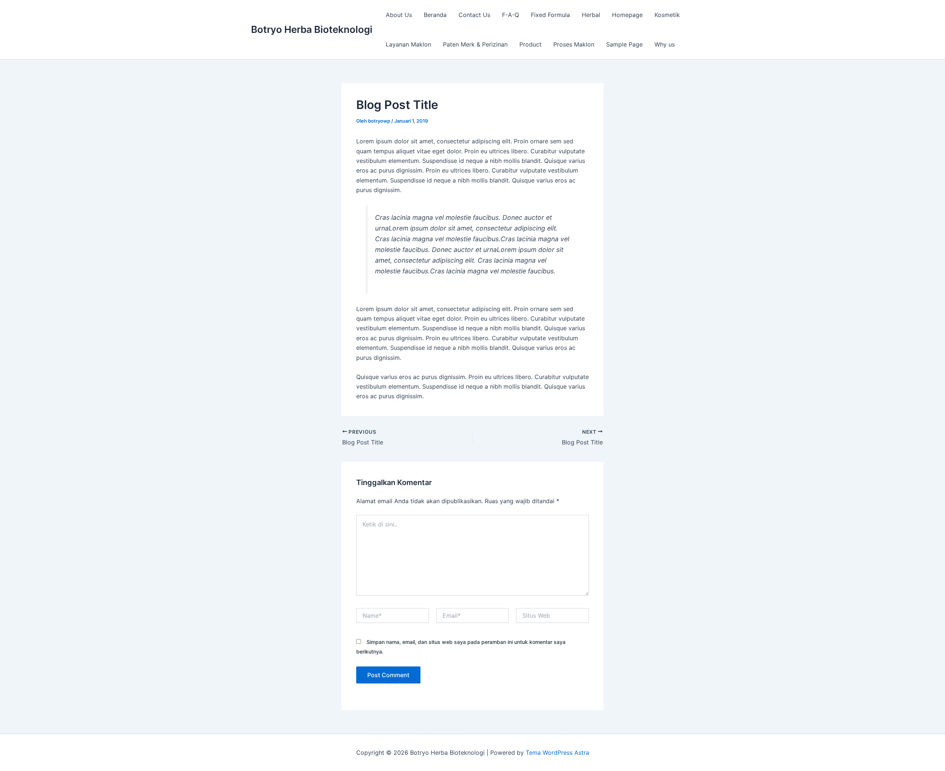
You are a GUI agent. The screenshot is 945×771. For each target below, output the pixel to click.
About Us (399, 14)
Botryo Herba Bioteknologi (311, 29)
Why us (664, 44)
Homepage (627, 14)
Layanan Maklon (408, 44)
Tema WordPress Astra (557, 752)
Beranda (435, 14)
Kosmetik (667, 14)
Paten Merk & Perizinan (475, 44)
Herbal (591, 14)
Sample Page (624, 44)
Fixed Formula (550, 14)
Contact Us (474, 14)
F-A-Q (510, 14)
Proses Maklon (573, 44)
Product (530, 44)
